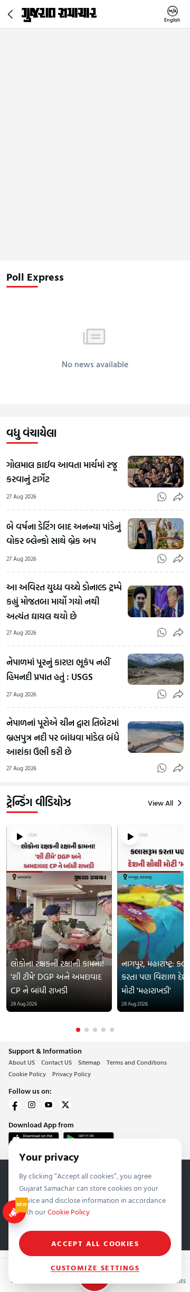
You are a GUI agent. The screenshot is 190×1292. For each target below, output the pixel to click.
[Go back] (11, 14)
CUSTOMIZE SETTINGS (95, 1267)
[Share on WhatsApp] (162, 497)
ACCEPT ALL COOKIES (95, 1243)
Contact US (56, 1062)
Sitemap (89, 1062)
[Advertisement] (95, 129)
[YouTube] (48, 1104)
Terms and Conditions (137, 1062)
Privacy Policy (71, 1073)
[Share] (178, 497)
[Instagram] (31, 1104)
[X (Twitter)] (65, 1104)
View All (160, 803)
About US (21, 1062)
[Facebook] (14, 1104)
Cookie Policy (27, 1073)
